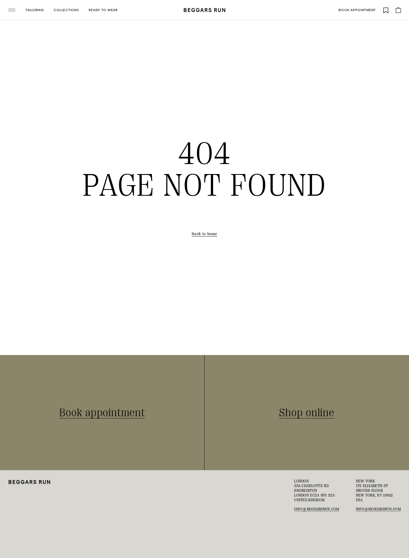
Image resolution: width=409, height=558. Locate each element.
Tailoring (34, 10)
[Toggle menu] (11, 10)
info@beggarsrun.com (316, 509)
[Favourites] (385, 10)
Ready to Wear (103, 10)
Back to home (204, 234)
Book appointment (357, 10)
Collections (66, 10)
